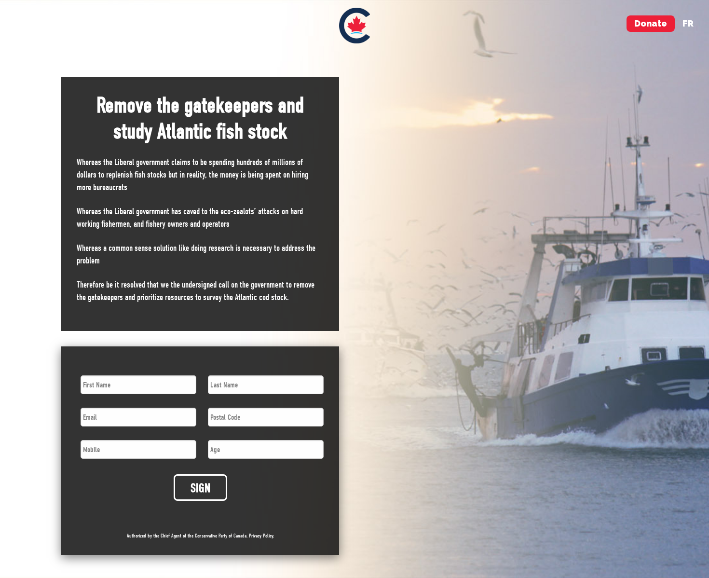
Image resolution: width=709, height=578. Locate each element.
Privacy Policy (261, 536)
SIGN (200, 488)
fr (688, 23)
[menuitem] (354, 25)
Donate (650, 23)
